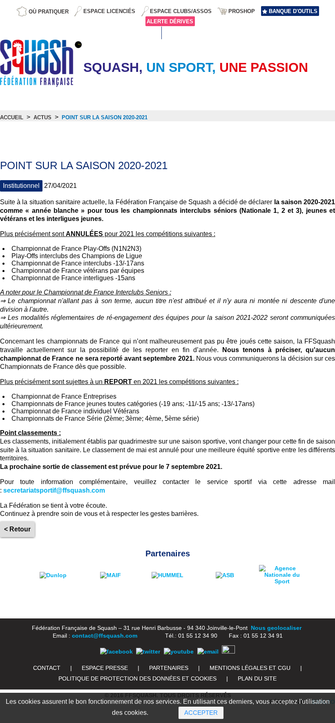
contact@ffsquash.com (104, 635)
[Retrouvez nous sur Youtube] (179, 651)
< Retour (17, 529)
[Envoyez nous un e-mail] (208, 651)
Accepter (201, 712)
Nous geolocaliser (276, 628)
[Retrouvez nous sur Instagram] (228, 651)
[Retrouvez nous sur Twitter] (148, 651)
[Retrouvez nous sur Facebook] (116, 651)
